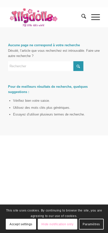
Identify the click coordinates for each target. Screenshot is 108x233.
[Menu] (93, 17)
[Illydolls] (44, 17)
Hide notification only (57, 224)
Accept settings (21, 224)
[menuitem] (81, 17)
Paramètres (91, 224)
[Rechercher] (81, 17)
